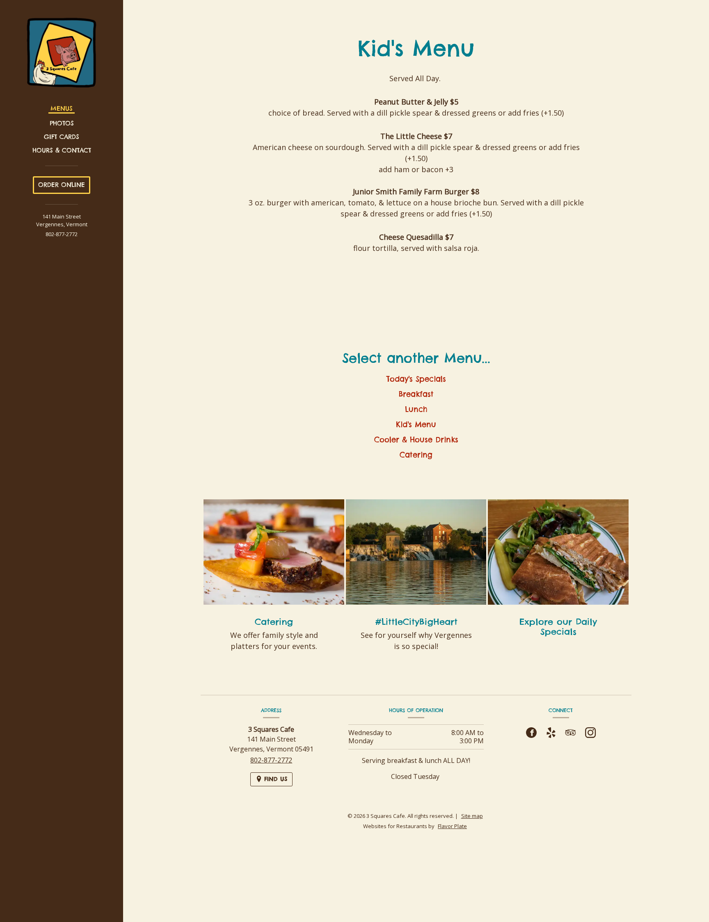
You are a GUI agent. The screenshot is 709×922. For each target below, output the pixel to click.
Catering (416, 455)
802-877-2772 (62, 234)
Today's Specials (416, 379)
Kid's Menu (416, 424)
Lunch (416, 409)
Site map (472, 816)
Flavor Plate (452, 826)
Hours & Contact (61, 150)
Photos (62, 123)
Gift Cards (61, 137)
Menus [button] (61, 108)
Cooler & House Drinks (416, 439)
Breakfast (416, 394)
